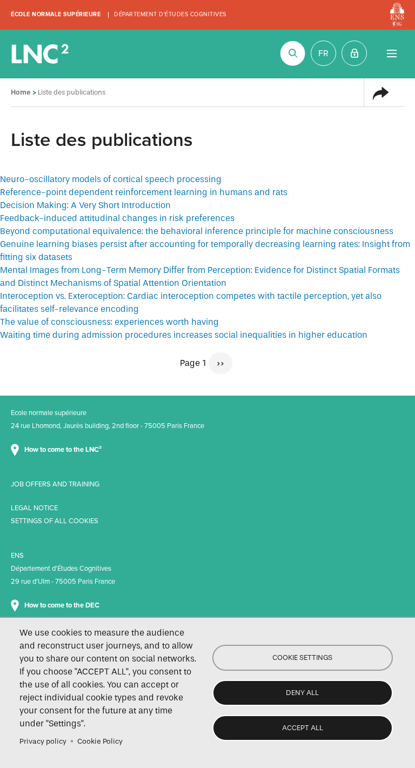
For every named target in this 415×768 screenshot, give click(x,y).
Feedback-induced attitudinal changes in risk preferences (117, 218)
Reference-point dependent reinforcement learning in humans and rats (143, 192)
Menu (391, 53)
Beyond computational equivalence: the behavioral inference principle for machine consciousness (196, 231)
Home (21, 92)
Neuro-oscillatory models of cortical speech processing (111, 179)
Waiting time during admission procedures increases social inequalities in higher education (183, 335)
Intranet (354, 53)
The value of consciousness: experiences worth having (109, 322)
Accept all (302, 727)
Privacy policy (42, 741)
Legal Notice (34, 508)
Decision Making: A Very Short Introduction (85, 205)
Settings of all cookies (54, 521)
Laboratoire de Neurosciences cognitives (41, 54)
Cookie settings (302, 657)
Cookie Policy (100, 741)
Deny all (302, 692)
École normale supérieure (56, 14)
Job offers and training (55, 484)
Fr (323, 53)
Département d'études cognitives (170, 14)
